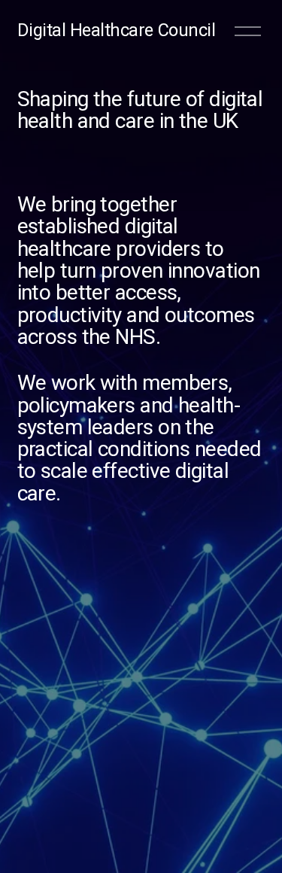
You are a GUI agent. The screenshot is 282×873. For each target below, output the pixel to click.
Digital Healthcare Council (116, 30)
